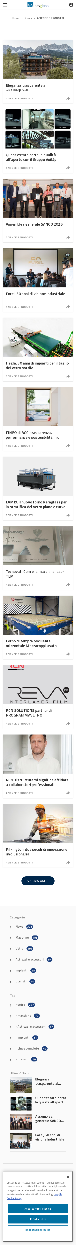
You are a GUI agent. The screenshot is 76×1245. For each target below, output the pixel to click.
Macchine (26, 937)
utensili (27, 1059)
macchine (28, 1015)
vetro (26, 1004)
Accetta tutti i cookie (38, 1209)
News (28, 18)
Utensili (25, 981)
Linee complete (32, 1048)
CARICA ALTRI (38, 881)
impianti (27, 1037)
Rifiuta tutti (38, 1219)
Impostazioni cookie (38, 1230)
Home (15, 18)
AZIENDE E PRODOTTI (50, 18)
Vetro (24, 948)
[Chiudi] (68, 1177)
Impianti (25, 970)
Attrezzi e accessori (33, 959)
